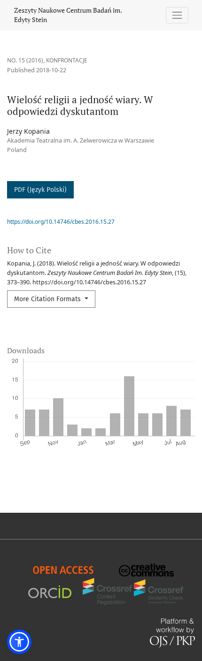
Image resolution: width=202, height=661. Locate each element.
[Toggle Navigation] (177, 15)
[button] (19, 642)
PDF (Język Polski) (40, 190)
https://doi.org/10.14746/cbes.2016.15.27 (61, 222)
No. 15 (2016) (25, 60)
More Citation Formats (48, 299)
